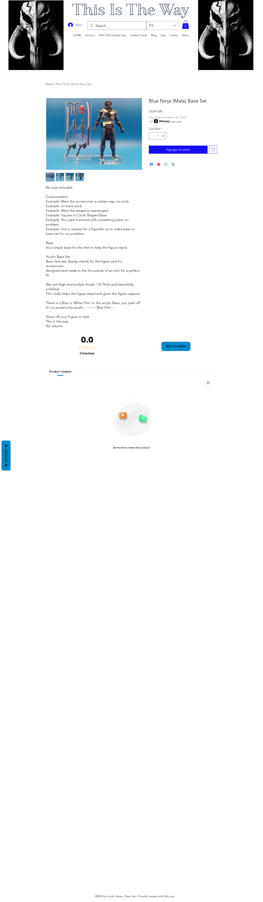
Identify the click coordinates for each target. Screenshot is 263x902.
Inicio (49, 84)
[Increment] (163, 136)
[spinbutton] (157, 136)
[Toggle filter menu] (208, 382)
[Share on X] (173, 164)
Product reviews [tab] (60, 371)
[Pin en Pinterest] (158, 164)
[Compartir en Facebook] (151, 164)
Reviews (6, 455)
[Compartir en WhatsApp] (166, 164)
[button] (185, 24)
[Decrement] (151, 136)
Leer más (175, 121)
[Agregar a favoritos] (213, 150)
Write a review (176, 346)
